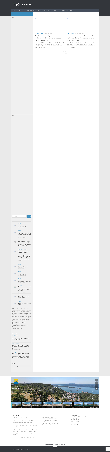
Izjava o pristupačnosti (60, 444)
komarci (30, 313)
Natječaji (37, 33)
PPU (22, 320)
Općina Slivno (23, 317)
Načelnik (29, 316)
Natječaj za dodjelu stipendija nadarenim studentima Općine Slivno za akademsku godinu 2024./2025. (21, 347)
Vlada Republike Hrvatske (47, 417)
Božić (21, 308)
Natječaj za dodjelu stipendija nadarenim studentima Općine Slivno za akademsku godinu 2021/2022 (80, 38)
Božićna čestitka (25, 308)
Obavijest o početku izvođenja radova (22, 225)
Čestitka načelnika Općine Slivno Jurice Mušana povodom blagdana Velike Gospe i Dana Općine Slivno (24, 234)
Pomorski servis (18, 319)
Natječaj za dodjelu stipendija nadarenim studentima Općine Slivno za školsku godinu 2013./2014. (24, 288)
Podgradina (14, 319)
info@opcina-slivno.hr (75, 421)
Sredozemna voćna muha (25, 323)
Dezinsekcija (29, 310)
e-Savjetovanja (21, 249)
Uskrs (13, 327)
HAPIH (21, 311)
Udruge (25, 325)
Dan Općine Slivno (22, 310)
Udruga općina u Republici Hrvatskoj (49, 420)
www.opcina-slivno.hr (75, 422)
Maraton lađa (22, 314)
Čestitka (20, 328)
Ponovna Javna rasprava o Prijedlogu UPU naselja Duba (24, 280)
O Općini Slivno (20, 10)
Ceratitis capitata (15, 310)
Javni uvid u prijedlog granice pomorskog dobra (24, 266)
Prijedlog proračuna (26, 320)
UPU (28, 325)
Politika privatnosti (49, 444)
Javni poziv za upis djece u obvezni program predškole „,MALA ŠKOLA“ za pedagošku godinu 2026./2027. (24, 243)
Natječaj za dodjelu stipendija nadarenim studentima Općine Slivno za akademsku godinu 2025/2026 (21, 338)
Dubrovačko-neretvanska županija (49, 418)
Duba (13, 311)
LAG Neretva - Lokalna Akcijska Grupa (50, 423)
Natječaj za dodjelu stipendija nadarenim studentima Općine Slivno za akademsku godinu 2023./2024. (48, 38)
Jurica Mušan (25, 313)
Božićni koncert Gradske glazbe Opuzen (23, 297)
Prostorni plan (15, 322)
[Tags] (28, 221)
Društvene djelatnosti (46, 10)
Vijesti (14, 10)
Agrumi (15, 308)
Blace (18, 308)
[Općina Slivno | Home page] (22, 4)
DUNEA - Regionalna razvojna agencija (50, 421)
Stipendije (14, 325)
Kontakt (72, 10)
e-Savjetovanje (17, 311)
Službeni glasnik (65, 10)
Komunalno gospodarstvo (33, 10)
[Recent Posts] (15, 221)
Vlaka (28, 326)
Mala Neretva (17, 314)
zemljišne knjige (15, 328)
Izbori (24, 311)
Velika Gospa (24, 326)
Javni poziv (20, 313)
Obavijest (14, 318)
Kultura (13, 314)
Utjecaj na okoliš (18, 326)
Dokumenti (56, 10)
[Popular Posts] (22, 221)
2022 (13, 308)
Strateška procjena (20, 325)
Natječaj (24, 316)
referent (19, 322)
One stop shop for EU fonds (48, 424)
